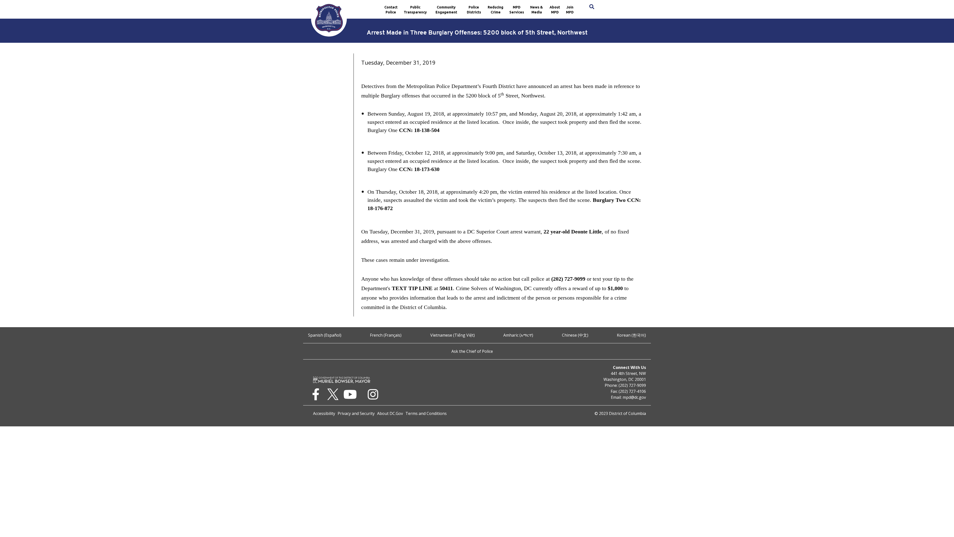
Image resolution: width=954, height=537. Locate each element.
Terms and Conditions (426, 413)
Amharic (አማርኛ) (518, 335)
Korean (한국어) (631, 335)
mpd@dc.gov (634, 397)
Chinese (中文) (575, 335)
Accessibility (324, 413)
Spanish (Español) (324, 335)
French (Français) (385, 335)
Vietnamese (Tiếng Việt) (452, 335)
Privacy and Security (356, 413)
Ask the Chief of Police (472, 351)
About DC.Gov (390, 413)
